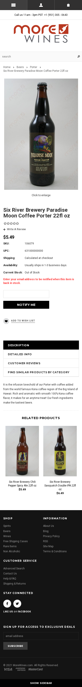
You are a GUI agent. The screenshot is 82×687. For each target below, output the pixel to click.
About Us (48, 525)
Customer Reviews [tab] (24, 363)
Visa (9, 669)
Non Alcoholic (11, 551)
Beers (20, 67)
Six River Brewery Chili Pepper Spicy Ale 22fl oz (22, 483)
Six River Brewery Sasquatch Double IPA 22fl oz (60, 485)
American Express (21, 669)
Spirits (7, 525)
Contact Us (10, 573)
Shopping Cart (68, 5)
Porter (33, 67)
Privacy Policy (51, 536)
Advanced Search (14, 568)
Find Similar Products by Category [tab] (39, 372)
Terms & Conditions (55, 551)
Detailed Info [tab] (20, 354)
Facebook (7, 604)
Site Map (48, 546)
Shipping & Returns (14, 583)
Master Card (36, 669)
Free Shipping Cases (15, 541)
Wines (7, 536)
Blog (46, 531)
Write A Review (16, 229)
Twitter (17, 604)
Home (6, 67)
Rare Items (10, 546)
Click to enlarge (41, 195)
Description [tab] (18, 345)
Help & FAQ (9, 578)
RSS (45, 541)
